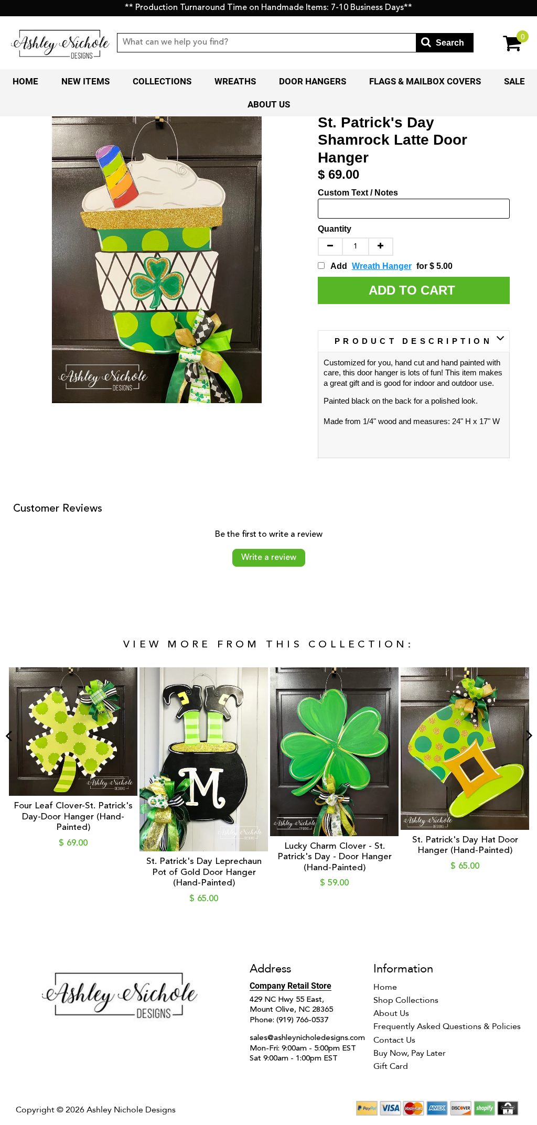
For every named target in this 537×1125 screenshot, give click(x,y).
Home (25, 81)
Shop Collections (405, 1000)
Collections (162, 81)
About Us (269, 104)
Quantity (334, 228)
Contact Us (394, 1040)
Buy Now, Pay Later (409, 1053)
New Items (85, 81)
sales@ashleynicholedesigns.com (307, 1038)
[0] (500, 42)
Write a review (268, 558)
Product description (413, 341)
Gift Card (390, 1066)
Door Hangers (312, 81)
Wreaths (235, 81)
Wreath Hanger (382, 266)
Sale (514, 81)
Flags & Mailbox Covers (425, 81)
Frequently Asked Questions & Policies (447, 1026)
